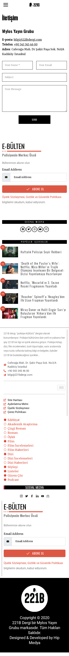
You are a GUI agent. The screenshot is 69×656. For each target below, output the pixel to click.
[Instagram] (21, 496)
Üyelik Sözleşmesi (13, 197)
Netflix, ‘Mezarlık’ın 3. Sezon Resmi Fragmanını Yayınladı (40, 284)
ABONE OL (37, 189)
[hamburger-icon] (61, 387)
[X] (26, 496)
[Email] (47, 496)
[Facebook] (31, 496)
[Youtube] (42, 496)
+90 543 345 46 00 (26, 44)
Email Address (12, 169)
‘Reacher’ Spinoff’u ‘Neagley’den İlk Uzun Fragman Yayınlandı (43, 298)
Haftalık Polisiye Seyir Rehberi (41, 252)
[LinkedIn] (37, 496)
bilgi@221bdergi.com (28, 39)
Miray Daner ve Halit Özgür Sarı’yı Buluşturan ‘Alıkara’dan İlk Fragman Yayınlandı (43, 313)
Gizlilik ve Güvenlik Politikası (43, 197)
